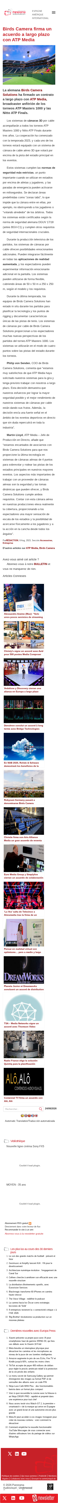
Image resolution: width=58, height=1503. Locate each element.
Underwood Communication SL (17, 1489)
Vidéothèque (17, 1141)
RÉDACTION (12, 540)
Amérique (37, 15)
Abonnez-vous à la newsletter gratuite (24, 1233)
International (40, 18)
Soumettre (41, 1109)
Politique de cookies (10, 1476)
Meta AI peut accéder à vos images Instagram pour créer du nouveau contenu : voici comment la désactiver (33, 1420)
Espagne (37, 11)
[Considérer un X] (4, 1498)
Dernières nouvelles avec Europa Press (32, 1330)
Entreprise (8, 543)
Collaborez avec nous (20, 1479)
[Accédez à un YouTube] (21, 1498)
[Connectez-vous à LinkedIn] (13, 1498)
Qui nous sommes (29, 1476)
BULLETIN (40, 564)
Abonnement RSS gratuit (17, 1223)
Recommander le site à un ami (19, 1229)
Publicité (43, 1476)
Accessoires (46, 540)
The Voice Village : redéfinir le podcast (27, 1299)
